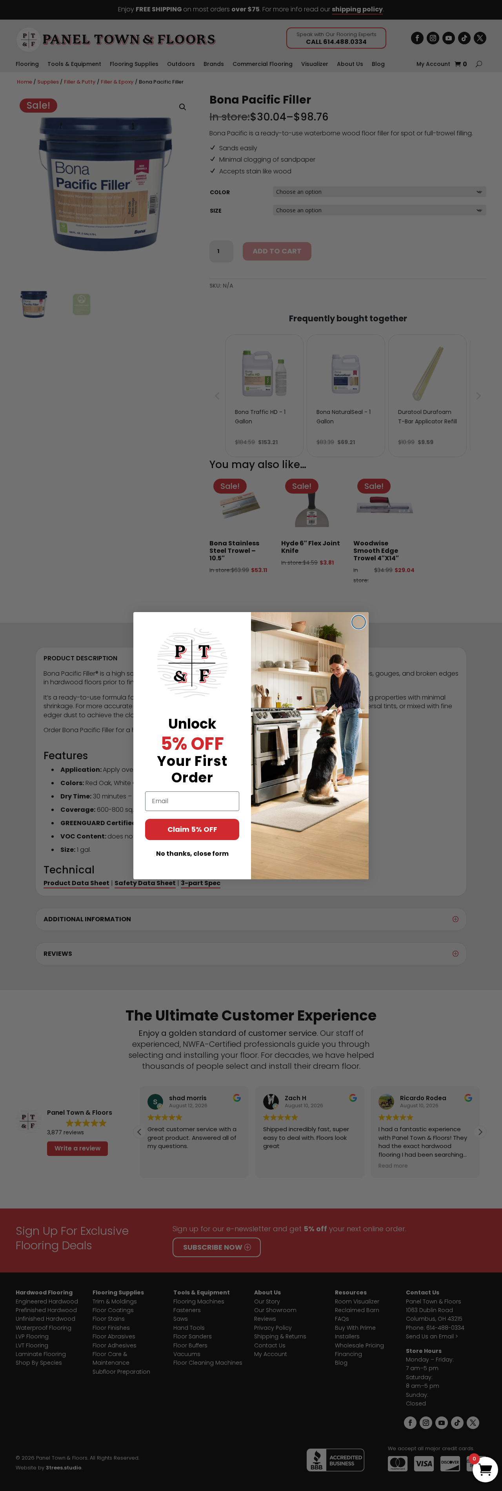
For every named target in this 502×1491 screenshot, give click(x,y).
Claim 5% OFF (192, 829)
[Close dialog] (359, 622)
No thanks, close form (192, 853)
